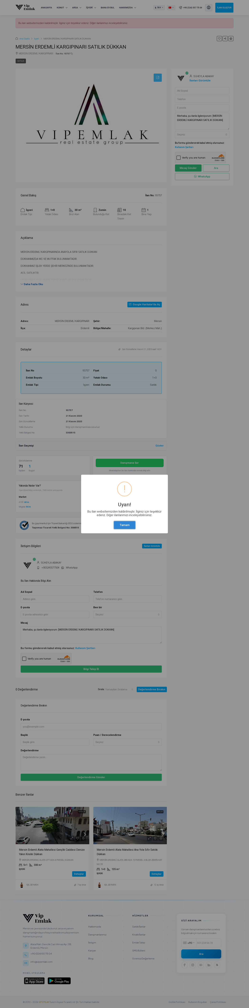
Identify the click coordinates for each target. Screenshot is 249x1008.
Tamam (125, 525)
